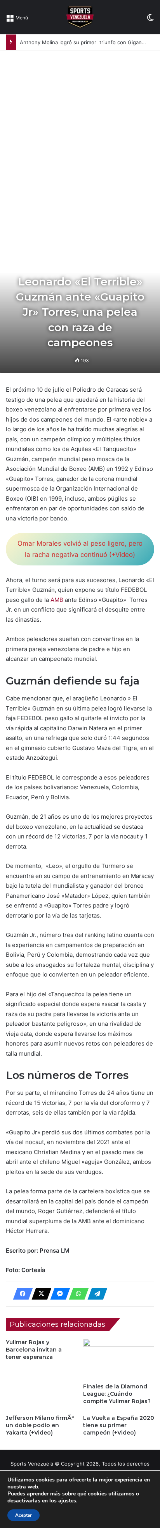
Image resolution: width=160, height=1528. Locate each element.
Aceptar (23, 1515)
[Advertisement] (80, 134)
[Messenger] (58, 1294)
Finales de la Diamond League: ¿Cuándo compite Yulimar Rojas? (117, 1394)
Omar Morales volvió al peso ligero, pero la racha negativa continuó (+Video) (80, 548)
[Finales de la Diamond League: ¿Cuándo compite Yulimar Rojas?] (118, 1359)
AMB (56, 599)
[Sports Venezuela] (80, 17)
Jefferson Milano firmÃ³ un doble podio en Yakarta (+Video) (40, 1425)
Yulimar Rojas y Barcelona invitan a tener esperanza (34, 1349)
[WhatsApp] (76, 1294)
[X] (39, 1294)
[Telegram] (95, 1294)
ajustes (67, 1500)
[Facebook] (20, 1294)
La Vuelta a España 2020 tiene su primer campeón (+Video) (118, 1425)
